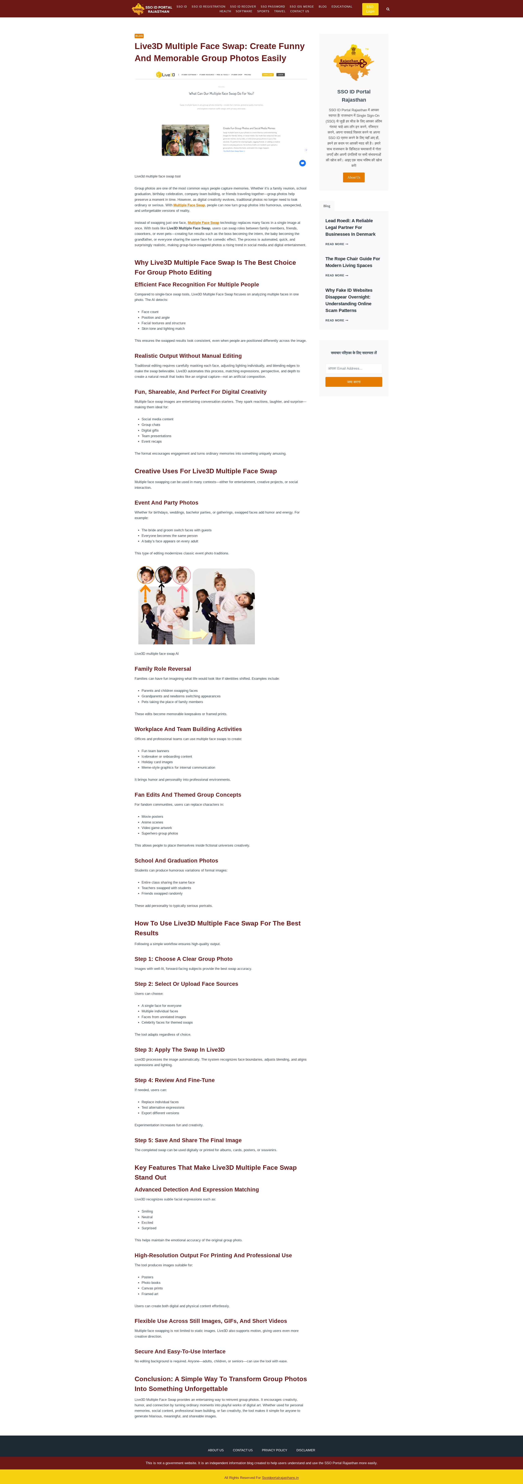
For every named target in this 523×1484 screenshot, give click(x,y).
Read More (336, 244)
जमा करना (354, 382)
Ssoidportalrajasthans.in (280, 1478)
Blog (323, 6)
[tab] (326, 206)
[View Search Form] (388, 9)
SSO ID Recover (243, 6)
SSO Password (273, 6)
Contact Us (299, 11)
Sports (263, 11)
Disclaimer (305, 1450)
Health (225, 11)
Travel (280, 11)
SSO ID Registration (208, 6)
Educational (342, 6)
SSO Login (370, 9)
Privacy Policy (274, 1450)
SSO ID (182, 6)
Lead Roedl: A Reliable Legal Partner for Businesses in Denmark (350, 227)
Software (244, 11)
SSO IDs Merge (302, 6)
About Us (216, 1450)
